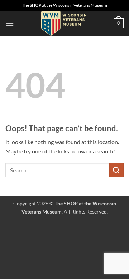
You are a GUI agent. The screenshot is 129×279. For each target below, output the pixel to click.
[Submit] (116, 170)
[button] (9, 23)
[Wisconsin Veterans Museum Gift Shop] (63, 23)
